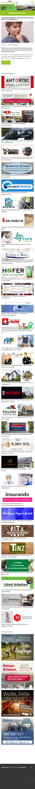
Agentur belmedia (12, 45)
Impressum (5, 767)
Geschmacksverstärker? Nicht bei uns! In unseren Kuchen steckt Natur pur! (17, 18)
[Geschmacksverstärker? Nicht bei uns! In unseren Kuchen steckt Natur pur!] (17, 32)
